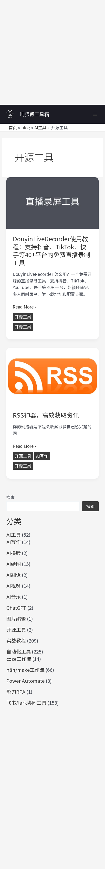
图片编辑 (16, 618)
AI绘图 (13, 563)
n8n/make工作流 (25, 669)
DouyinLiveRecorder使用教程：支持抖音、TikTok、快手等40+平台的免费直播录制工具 (51, 250)
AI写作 (42, 456)
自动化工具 (18, 651)
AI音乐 (13, 596)
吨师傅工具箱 (34, 114)
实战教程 (16, 640)
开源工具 (23, 317)
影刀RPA (15, 691)
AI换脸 (13, 552)
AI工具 (13, 534)
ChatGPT (16, 607)
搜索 (10, 497)
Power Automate (25, 680)
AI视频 (13, 585)
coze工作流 (18, 658)
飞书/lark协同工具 (26, 702)
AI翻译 (13, 574)
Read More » (25, 306)
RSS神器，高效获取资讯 (46, 415)
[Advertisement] (52, 52)
